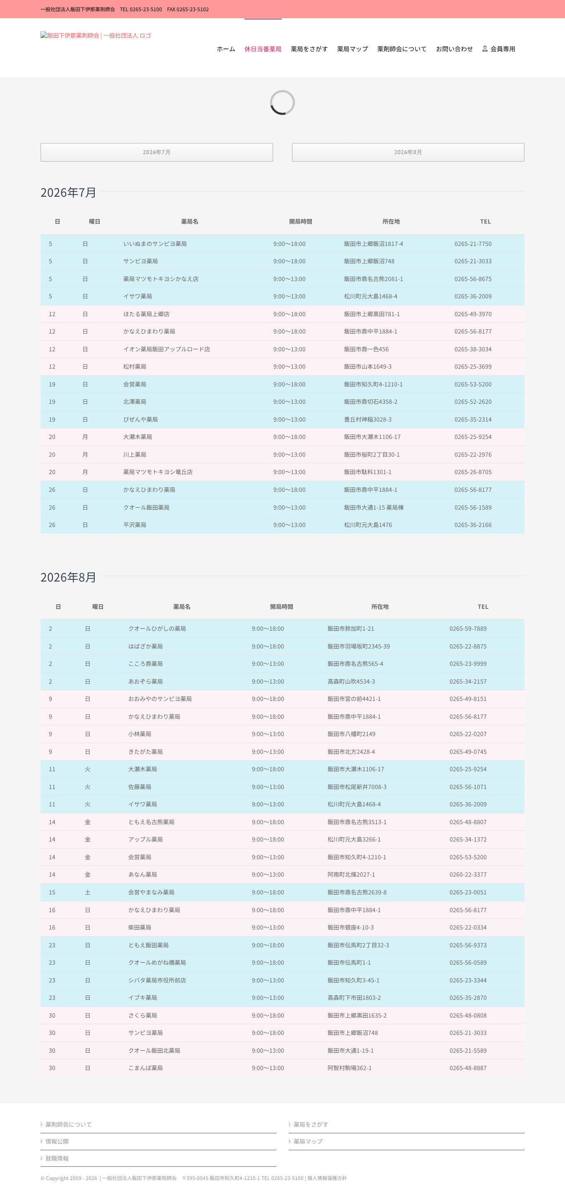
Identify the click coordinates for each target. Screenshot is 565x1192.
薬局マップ (308, 1141)
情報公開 (57, 1141)
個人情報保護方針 (327, 1177)
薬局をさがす (311, 1124)
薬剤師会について (68, 1124)
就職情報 (57, 1158)
